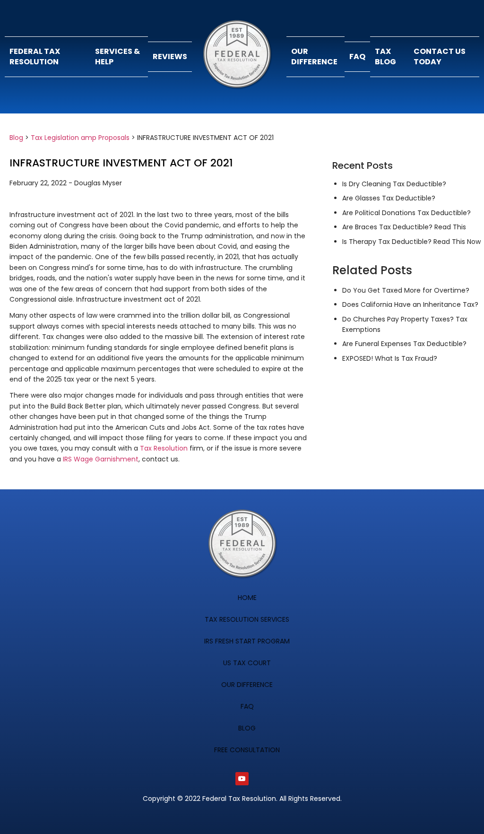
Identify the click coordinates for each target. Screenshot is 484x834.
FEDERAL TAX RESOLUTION (34, 56)
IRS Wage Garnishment (100, 459)
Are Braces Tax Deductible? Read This (404, 227)
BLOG (247, 728)
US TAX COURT (247, 663)
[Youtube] (242, 778)
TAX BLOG (385, 56)
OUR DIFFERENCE (314, 56)
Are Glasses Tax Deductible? (388, 198)
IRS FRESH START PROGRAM (247, 641)
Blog (16, 137)
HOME (247, 597)
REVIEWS (170, 56)
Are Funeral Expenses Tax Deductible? (404, 343)
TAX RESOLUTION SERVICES (247, 619)
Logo (239, 57)
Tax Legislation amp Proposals (80, 137)
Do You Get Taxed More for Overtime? (405, 290)
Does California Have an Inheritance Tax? (410, 304)
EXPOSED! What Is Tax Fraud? (389, 358)
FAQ (357, 56)
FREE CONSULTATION (247, 750)
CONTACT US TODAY (440, 56)
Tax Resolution (164, 448)
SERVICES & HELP (117, 56)
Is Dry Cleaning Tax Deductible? (394, 184)
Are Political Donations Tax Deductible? (406, 212)
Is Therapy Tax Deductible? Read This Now (411, 241)
